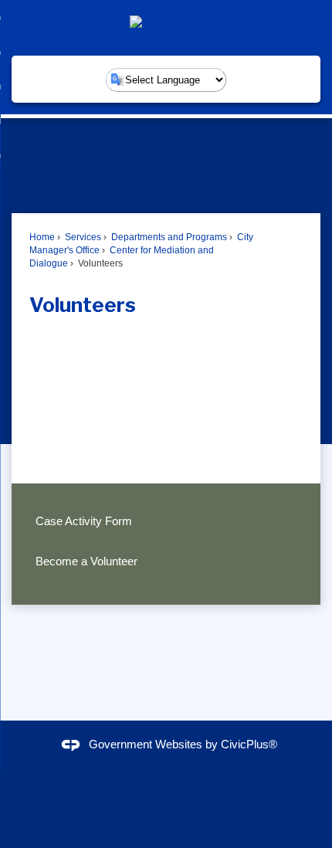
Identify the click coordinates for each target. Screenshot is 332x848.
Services (82, 237)
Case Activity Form (84, 520)
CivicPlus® (249, 744)
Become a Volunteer (86, 561)
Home (42, 237)
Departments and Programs (168, 237)
